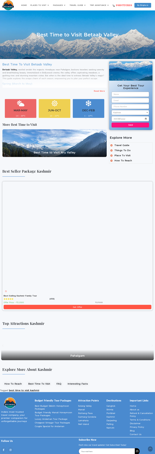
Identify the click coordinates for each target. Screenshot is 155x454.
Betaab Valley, (9, 69)
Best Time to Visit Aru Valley (55, 152)
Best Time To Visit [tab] (39, 384)
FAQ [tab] (58, 384)
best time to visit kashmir (24, 390)
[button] (3, 141)
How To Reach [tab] (13, 384)
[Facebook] (3, 450)
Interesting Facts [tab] (78, 384)
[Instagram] (10, 450)
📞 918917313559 (122, 5)
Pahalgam (77, 355)
